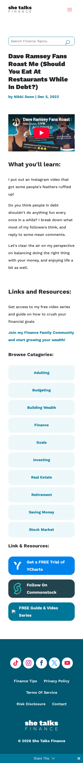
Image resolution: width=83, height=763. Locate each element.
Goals (41, 442)
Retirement (41, 495)
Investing (41, 460)
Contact (59, 704)
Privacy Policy (56, 681)
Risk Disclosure (31, 704)
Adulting (41, 372)
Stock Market (41, 529)
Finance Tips (25, 681)
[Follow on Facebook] (41, 662)
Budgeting (41, 390)
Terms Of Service (41, 692)
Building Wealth (41, 407)
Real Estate (41, 477)
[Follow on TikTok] (15, 662)
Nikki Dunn (24, 97)
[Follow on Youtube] (67, 662)
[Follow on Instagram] (28, 662)
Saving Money (41, 512)
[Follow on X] (54, 662)
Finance (41, 425)
